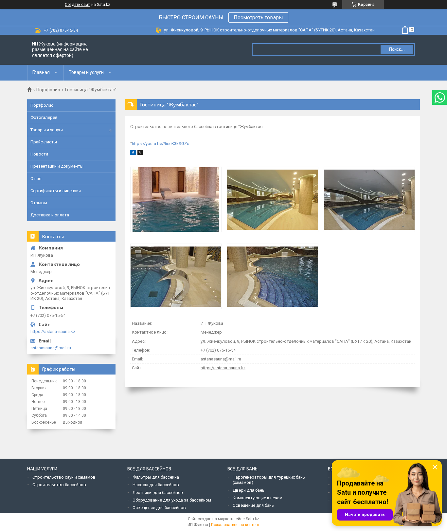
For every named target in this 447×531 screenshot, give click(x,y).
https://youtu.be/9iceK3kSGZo (160, 143)
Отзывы (38, 202)
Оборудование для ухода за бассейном (172, 500)
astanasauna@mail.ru (221, 359)
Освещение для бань (253, 505)
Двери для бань (248, 490)
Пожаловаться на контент (235, 524)
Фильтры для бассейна (156, 477)
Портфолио (48, 89)
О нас (35, 178)
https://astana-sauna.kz (223, 367)
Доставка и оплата (49, 214)
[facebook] (133, 153)
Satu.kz (252, 519)
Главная (41, 72)
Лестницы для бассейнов (158, 492)
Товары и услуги (86, 72)
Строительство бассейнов (59, 484)
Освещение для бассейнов (159, 507)
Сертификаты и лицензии (55, 190)
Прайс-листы (43, 141)
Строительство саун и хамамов (64, 477)
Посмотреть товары (258, 17)
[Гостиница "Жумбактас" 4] (176, 276)
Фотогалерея (43, 117)
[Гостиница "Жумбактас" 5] (272, 276)
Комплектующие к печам (257, 497)
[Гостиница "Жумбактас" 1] (176, 199)
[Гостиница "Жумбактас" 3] (369, 199)
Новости (39, 154)
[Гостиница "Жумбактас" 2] (272, 199)
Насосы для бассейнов (156, 484)
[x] (140, 153)
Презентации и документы (56, 166)
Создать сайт (77, 4)
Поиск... (397, 49)
